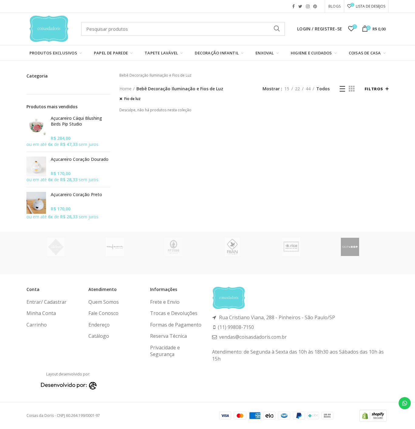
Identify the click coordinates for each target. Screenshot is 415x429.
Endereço (99, 324)
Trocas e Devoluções (173, 313)
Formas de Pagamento (175, 324)
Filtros (374, 89)
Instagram (307, 6)
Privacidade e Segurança (165, 351)
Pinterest (315, 6)
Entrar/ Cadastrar (46, 302)
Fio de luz (132, 98)
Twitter (300, 6)
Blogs (334, 6)
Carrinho (36, 324)
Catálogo (98, 336)
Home (125, 89)
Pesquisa (276, 29)
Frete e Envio (165, 302)
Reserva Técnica (168, 336)
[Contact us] (405, 403)
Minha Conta (41, 313)
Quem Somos (103, 302)
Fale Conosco (103, 313)
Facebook (293, 6)
